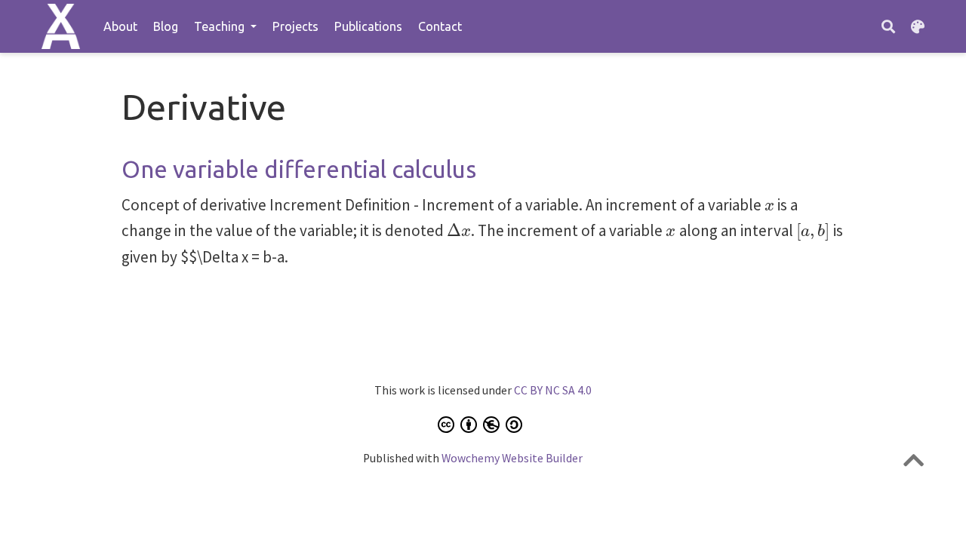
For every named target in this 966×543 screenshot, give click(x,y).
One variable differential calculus (299, 169)
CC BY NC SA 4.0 (553, 390)
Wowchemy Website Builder (512, 458)
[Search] (888, 26)
